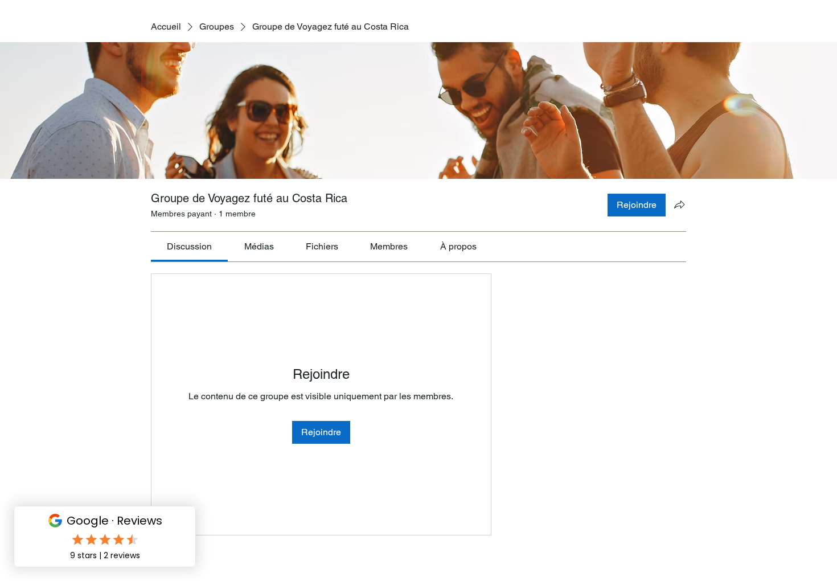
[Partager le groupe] (679, 204)
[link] (189, 246)
